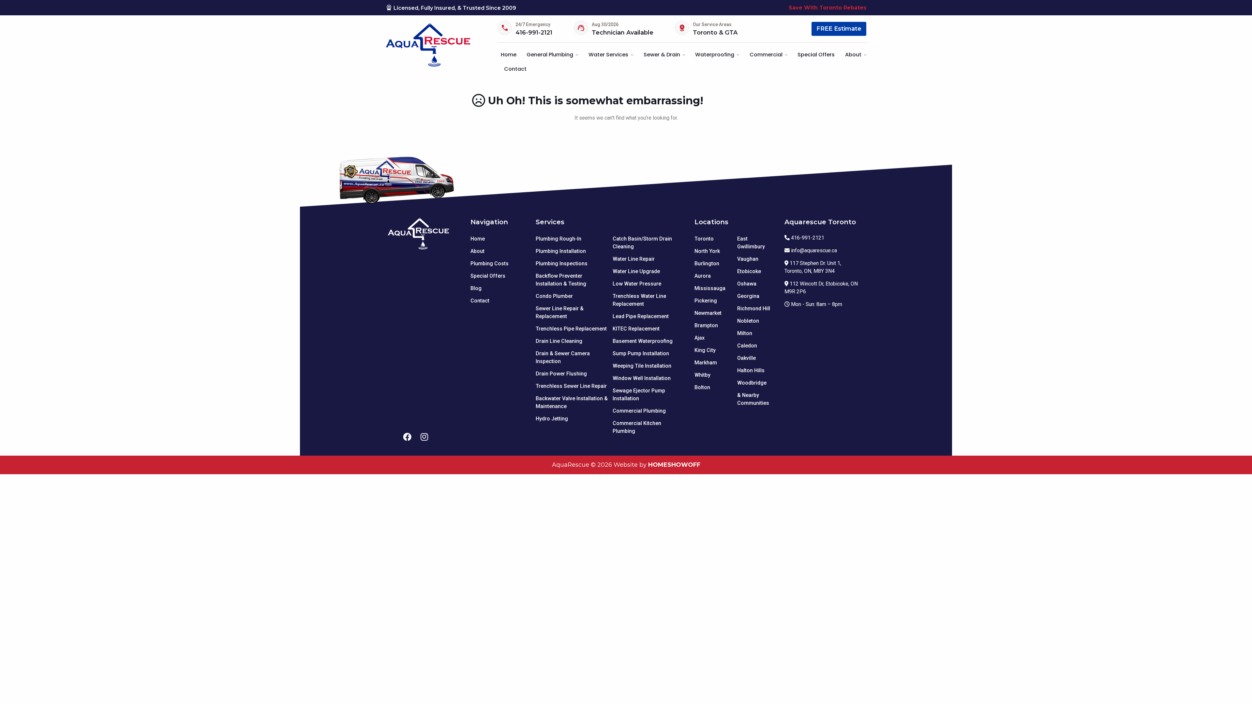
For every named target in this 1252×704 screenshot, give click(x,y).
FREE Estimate (838, 28)
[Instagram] (424, 437)
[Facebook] (407, 437)
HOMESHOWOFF (674, 464)
